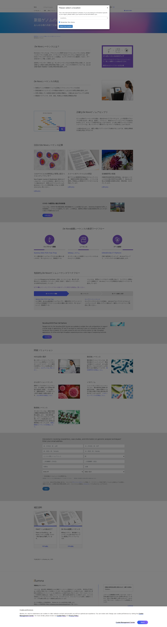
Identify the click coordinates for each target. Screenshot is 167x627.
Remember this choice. (68, 22)
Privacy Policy (73, 616)
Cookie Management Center (125, 622)
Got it (142, 622)
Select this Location (66, 26)
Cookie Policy (61, 616)
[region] (83, 616)
